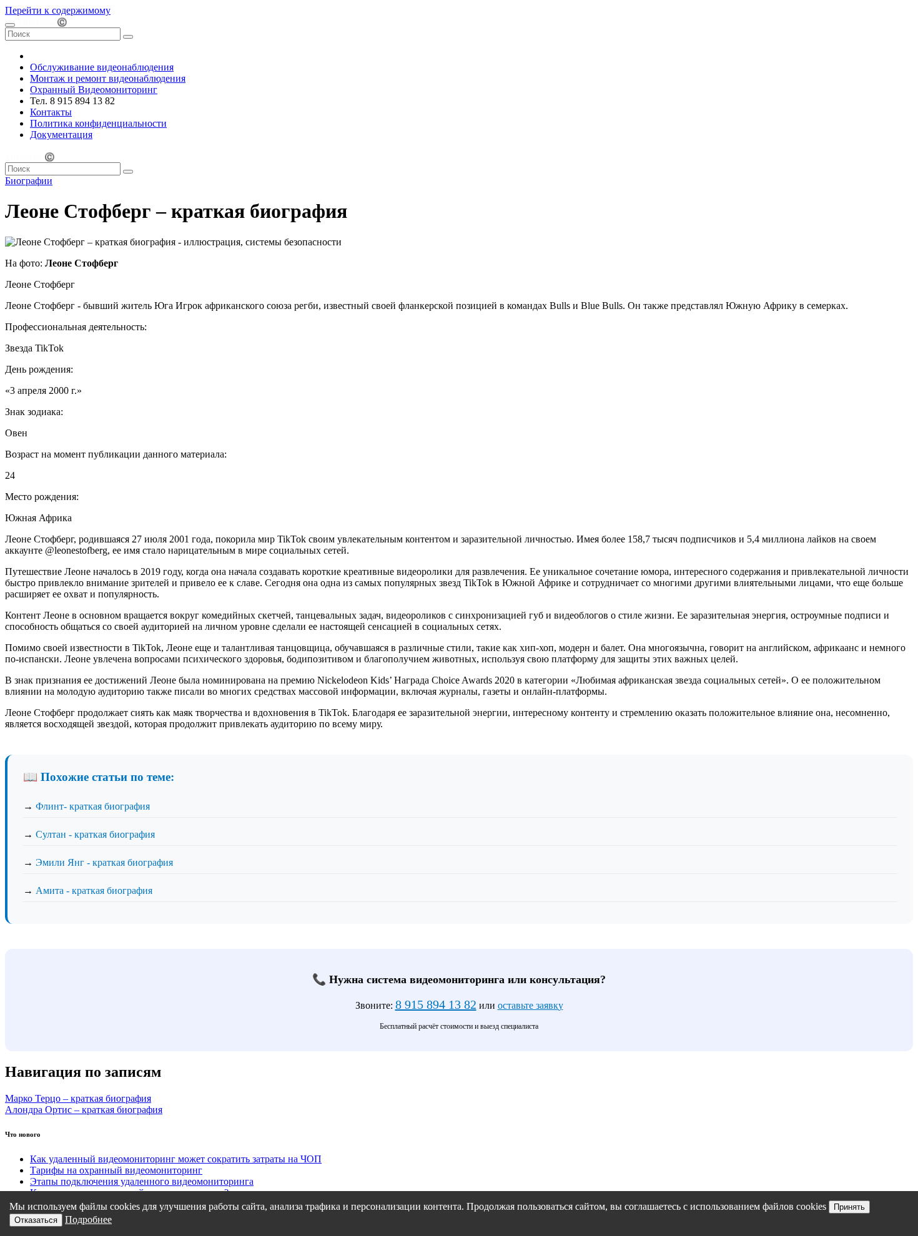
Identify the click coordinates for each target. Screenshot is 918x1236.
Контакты (51, 112)
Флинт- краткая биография (93, 806)
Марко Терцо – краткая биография (78, 1098)
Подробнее (88, 1219)
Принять (849, 1207)
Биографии (28, 180)
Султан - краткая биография (95, 834)
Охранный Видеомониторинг (93, 89)
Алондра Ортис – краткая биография (83, 1109)
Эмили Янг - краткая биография (104, 862)
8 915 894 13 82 (435, 1004)
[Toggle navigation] (10, 25)
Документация (61, 134)
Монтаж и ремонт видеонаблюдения (107, 78)
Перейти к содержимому (58, 10)
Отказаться (35, 1220)
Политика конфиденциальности (98, 123)
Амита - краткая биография (94, 890)
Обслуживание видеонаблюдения (102, 67)
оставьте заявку (530, 1005)
